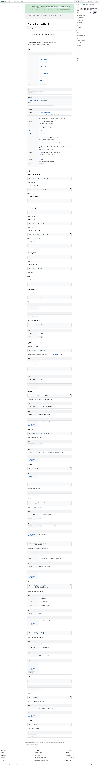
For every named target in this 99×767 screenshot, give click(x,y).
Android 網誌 (36, 753)
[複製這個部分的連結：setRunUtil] (33, 677)
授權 (13, 764)
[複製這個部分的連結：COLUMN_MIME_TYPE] (39, 208)
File (49, 558)
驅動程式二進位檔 (4, 758)
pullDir (41, 137)
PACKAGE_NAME (42, 80)
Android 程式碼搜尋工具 (18, 1)
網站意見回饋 (21, 764)
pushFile (41, 152)
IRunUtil (30, 130)
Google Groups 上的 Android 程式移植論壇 (41, 760)
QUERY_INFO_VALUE (43, 83)
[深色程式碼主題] (70, 177)
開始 (95, 12)
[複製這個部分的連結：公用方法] (33, 343)
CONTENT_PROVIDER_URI (44, 73)
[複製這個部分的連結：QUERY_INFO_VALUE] (38, 264)
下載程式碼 (3, 753)
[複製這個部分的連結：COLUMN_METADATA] (39, 196)
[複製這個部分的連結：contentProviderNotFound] (41, 346)
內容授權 (38, 742)
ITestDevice (41, 100)
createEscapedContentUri (45, 116)
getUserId (42, 133)
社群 (7, 764)
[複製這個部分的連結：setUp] (31, 693)
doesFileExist (42, 125)
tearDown (41, 164)
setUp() (56, 354)
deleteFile (42, 121)
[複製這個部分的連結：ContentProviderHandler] (40, 293)
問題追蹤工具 (68, 760)
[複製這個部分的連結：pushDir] (32, 581)
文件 (9, 1)
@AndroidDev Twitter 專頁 (38, 752)
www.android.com (69, 755)
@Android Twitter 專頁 (37, 750)
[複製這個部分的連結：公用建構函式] (36, 289)
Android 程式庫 (3, 750)
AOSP (28, 20)
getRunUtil (42, 130)
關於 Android (3, 764)
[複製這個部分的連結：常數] (31, 171)
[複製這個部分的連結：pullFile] (32, 539)
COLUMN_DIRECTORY (43, 59)
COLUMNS (41, 92)
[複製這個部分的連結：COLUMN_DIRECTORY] (39, 185)
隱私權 (16, 764)
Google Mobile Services (70, 757)
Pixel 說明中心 (68, 752)
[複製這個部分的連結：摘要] (31, 49)
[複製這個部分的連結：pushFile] (32, 628)
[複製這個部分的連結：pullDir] (32, 498)
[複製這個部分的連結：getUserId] (33, 480)
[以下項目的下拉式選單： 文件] (11, 1)
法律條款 (10, 764)
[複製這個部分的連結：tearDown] (33, 720)
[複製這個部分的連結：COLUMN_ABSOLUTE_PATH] (42, 174)
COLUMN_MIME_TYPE (43, 66)
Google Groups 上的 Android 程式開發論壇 (41, 758)
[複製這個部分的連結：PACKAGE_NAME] (37, 253)
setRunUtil (42, 156)
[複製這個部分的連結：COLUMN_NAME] (37, 219)
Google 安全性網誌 (37, 755)
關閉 (90, 12)
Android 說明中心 (69, 750)
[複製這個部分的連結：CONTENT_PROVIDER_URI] (41, 230)
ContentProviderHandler (33, 100)
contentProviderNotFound (45, 112)
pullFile (41, 142)
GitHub (2, 760)
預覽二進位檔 (3, 755)
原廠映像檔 (3, 757)
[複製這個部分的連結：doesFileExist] (35, 429)
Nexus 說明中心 (68, 753)
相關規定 (2, 752)
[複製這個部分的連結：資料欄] (32, 280)
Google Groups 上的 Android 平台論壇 (40, 757)
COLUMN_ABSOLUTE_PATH (44, 55)
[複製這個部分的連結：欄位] (31, 277)
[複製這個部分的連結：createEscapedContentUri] (41, 364)
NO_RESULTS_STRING (43, 76)
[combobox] (79, 1)
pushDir (41, 146)
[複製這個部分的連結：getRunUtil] (33, 464)
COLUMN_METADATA (43, 62)
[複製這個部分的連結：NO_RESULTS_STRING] (39, 241)
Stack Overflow (68, 758)
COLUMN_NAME (42, 69)
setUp (41, 159)
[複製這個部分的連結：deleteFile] (33, 391)
